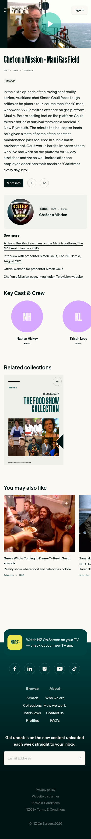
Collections (32, 705)
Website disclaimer (45, 796)
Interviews (32, 713)
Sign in (79, 10)
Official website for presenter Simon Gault (33, 268)
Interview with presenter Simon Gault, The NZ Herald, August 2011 (42, 258)
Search (32, 698)
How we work (55, 705)
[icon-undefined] (31, 182)
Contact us (55, 713)
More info (14, 183)
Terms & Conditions (45, 803)
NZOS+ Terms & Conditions (46, 809)
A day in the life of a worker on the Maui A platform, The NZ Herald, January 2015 (43, 246)
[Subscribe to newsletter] (80, 758)
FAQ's (55, 720)
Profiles (32, 720)
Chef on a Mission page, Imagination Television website (43, 276)
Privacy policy (45, 789)
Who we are (55, 698)
